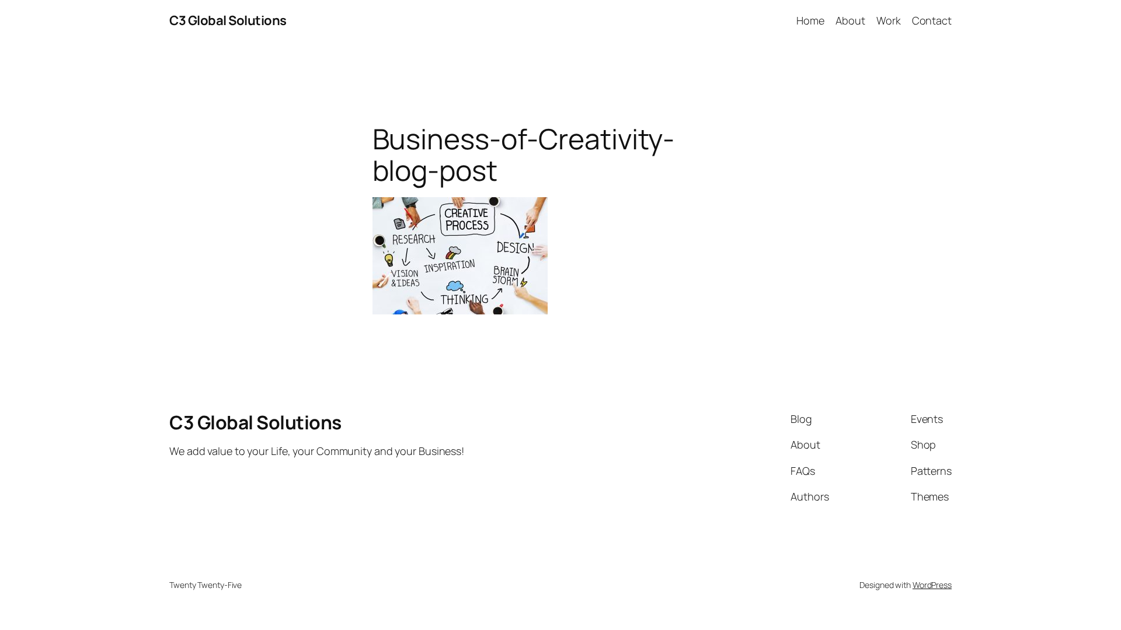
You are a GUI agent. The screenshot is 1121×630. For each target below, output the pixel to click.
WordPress (932, 584)
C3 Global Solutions (228, 20)
